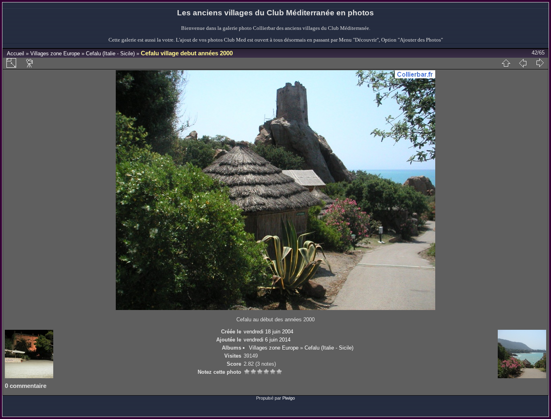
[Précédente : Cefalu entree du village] (522, 63)
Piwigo (288, 398)
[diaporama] (29, 63)
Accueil (15, 53)
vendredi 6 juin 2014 (267, 340)
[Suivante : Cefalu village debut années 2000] (539, 63)
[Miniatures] (505, 63)
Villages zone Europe (55, 53)
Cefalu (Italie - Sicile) (110, 53)
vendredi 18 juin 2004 (268, 332)
